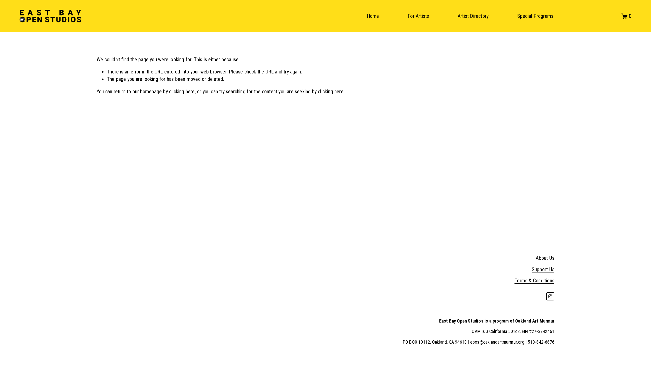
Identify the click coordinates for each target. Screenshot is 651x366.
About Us (545, 258)
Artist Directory (473, 16)
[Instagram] (550, 296)
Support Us (543, 269)
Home (373, 16)
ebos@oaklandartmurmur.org (497, 342)
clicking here (182, 91)
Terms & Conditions (534, 281)
